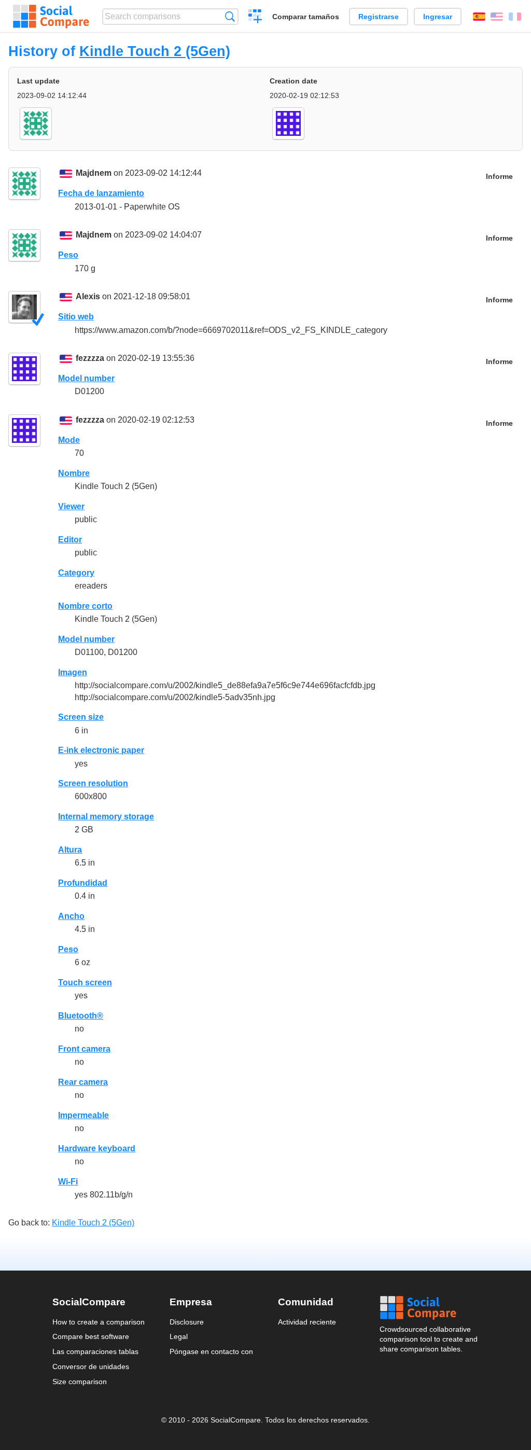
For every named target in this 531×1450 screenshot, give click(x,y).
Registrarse (378, 16)
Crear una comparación (255, 17)
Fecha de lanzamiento (101, 193)
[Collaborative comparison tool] (51, 16)
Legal (179, 1336)
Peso (68, 254)
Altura (70, 849)
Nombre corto (85, 606)
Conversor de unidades (90, 1366)
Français (515, 16)
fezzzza (90, 358)
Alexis (88, 296)
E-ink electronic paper (101, 750)
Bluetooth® (80, 1015)
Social (429, 1307)
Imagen (72, 672)
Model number (86, 378)
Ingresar (437, 16)
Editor (70, 539)
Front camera (84, 1048)
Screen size (81, 717)
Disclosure (187, 1322)
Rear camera (83, 1082)
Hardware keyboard (96, 1148)
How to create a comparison (98, 1322)
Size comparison (79, 1381)
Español (479, 16)
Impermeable (83, 1115)
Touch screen (85, 982)
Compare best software (90, 1336)
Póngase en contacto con (211, 1351)
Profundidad (82, 883)
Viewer (71, 506)
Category (76, 572)
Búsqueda (230, 16)
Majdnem (93, 173)
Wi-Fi (68, 1181)
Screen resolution (93, 783)
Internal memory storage (106, 816)
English (497, 16)
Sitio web (76, 316)
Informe (499, 176)
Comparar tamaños (305, 16)
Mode (69, 440)
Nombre (74, 473)
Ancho (71, 916)
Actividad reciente (307, 1322)
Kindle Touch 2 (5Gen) (154, 51)
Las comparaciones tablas (95, 1351)
